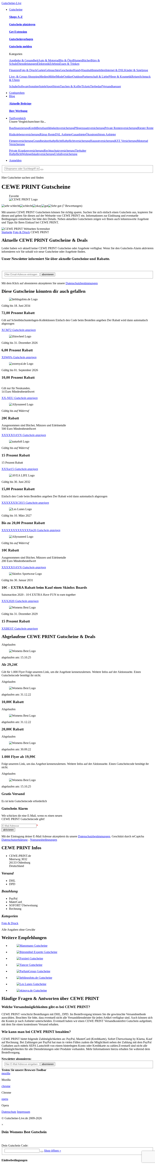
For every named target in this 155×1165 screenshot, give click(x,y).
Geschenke (66, 70)
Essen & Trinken (69, 63)
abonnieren (48, 274)
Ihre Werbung (18, 110)
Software (23, 86)
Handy (77, 70)
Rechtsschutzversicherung (59, 150)
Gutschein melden (20, 46)
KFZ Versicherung (126, 140)
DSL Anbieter (63, 134)
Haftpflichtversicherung (76, 140)
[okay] (37, 206)
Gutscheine (15, 9)
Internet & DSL (114, 70)
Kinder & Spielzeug (136, 70)
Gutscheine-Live (11, 3)
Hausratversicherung (102, 140)
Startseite (7, 232)
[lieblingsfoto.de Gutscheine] (34, 977)
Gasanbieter (79, 134)
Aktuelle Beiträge (20, 103)
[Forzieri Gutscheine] (30, 958)
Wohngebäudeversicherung (38, 154)
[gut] (44, 206)
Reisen (135, 76)
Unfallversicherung (65, 154)
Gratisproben (17, 92)
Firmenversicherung (21, 140)
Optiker (67, 76)
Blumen (77, 60)
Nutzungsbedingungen (43, 839)
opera (5, 1099)
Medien (44, 76)
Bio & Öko (66, 60)
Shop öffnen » (52, 1150)
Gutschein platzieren (22, 24)
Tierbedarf (96, 86)
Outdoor (77, 76)
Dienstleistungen (27, 63)
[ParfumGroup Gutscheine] (33, 971)
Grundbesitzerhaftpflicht (47, 140)
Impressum (23, 1111)
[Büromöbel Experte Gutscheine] (37, 952)
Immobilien (98, 70)
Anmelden (15, 160)
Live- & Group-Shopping (24, 76)
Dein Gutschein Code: (15, 1145)
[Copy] (41, 1151)
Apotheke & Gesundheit (23, 60)
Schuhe (13, 86)
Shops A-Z (16, 16)
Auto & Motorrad (48, 60)
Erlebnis (54, 63)
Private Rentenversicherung (121, 128)
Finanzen (14, 70)
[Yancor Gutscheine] (29, 964)
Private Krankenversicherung (26, 150)
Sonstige (34, 86)
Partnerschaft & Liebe (95, 76)
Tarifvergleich (17, 118)
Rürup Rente (47, 134)
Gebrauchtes (52, 70)
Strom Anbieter (107, 134)
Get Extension (18, 31)
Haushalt (86, 70)
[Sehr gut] (54, 206)
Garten (41, 70)
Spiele (42, 86)
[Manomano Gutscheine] (32, 945)
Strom (56, 86)
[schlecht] (26, 206)
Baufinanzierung (19, 128)
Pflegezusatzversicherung (89, 128)
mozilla (6, 1073)
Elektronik (43, 63)
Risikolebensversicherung (24, 134)
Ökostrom (92, 134)
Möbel (52, 76)
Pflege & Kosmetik (119, 76)
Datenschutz (9, 1111)
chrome (6, 1086)
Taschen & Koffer (70, 86)
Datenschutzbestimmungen (82, 283)
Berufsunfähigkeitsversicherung (55, 128)
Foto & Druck (28, 70)
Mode (59, 76)
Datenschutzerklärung (15, 839)
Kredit (32, 128)
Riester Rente (145, 128)
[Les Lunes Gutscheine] (31, 984)
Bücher (86, 60)
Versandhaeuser (111, 86)
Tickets (85, 86)
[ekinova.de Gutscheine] (32, 990)
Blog (12, 96)
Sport (49, 86)
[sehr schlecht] (11, 206)
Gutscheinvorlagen (21, 39)
